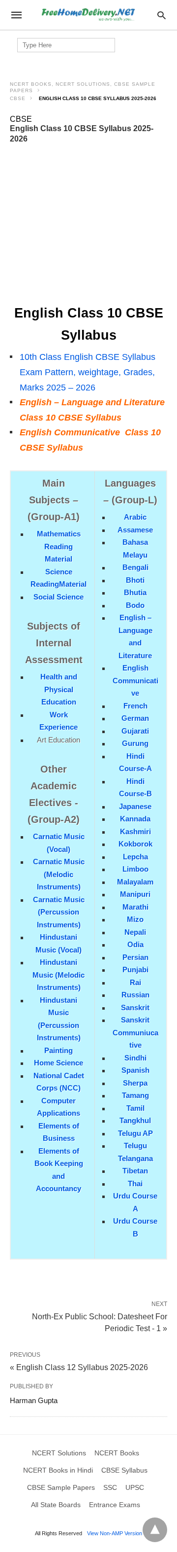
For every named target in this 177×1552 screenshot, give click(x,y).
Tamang (135, 1095)
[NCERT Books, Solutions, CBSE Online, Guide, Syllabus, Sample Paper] (88, 15)
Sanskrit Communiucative (135, 1032)
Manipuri (135, 894)
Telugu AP (135, 1133)
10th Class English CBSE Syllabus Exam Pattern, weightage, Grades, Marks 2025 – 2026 (87, 372)
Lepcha (135, 856)
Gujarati (135, 731)
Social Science (58, 597)
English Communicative (135, 680)
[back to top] (155, 1529)
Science (58, 571)
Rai (135, 982)
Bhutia (135, 592)
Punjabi (135, 969)
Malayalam (135, 882)
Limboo (135, 869)
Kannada (135, 818)
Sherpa (135, 1083)
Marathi (135, 907)
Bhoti (135, 580)
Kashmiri (135, 831)
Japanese (135, 806)
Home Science (58, 1062)
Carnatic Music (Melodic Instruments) (59, 874)
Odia (135, 944)
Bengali (135, 567)
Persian (135, 957)
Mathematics (59, 533)
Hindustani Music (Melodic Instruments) (58, 974)
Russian (135, 994)
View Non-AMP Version (114, 1533)
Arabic (135, 517)
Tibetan (135, 1170)
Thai (135, 1183)
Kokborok (135, 844)
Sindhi (135, 1058)
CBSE (18, 98)
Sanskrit (135, 1007)
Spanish (135, 1070)
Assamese (135, 530)
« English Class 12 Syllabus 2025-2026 (79, 1367)
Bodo (135, 605)
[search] (161, 15)
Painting (58, 1050)
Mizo (135, 919)
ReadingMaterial (58, 584)
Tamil (135, 1108)
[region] (92, 224)
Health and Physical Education (58, 689)
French (135, 706)
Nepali (135, 932)
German (135, 718)
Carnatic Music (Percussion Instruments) (59, 912)
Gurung (135, 743)
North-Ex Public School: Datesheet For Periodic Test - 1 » (99, 1322)
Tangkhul (135, 1120)
